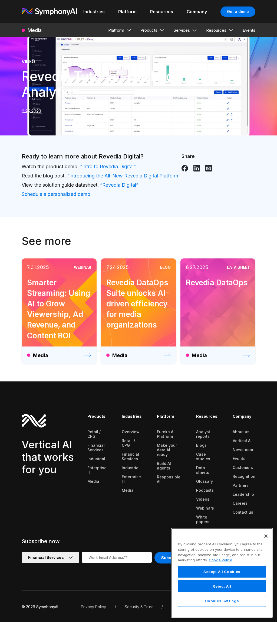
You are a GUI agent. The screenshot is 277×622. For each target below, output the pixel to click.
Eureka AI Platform (165, 434)
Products (96, 416)
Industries (132, 416)
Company (242, 416)
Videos (202, 499)
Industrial (96, 458)
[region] (222, 573)
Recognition (244, 476)
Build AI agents (164, 465)
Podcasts (205, 490)
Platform (165, 416)
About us (241, 431)
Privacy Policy (93, 606)
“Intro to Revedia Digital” (108, 166)
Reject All (222, 586)
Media (93, 481)
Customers (243, 467)
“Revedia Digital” (119, 185)
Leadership (243, 494)
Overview (131, 431)
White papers (202, 519)
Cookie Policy (220, 560)
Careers (240, 503)
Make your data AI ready (167, 450)
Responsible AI (168, 479)
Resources (206, 416)
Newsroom (243, 449)
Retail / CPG (94, 434)
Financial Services (96, 447)
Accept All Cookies (221, 571)
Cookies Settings (222, 601)
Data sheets (202, 470)
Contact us (243, 512)
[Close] (266, 536)
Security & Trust (139, 606)
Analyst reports (203, 434)
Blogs (201, 445)
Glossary (204, 481)
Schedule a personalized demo (56, 194)
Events (239, 458)
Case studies (203, 456)
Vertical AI (242, 440)
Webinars (205, 508)
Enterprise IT (97, 470)
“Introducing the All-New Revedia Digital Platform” (123, 176)
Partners (241, 485)
